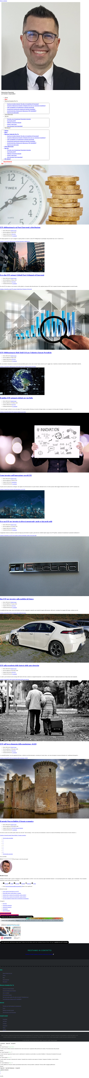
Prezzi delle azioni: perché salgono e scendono (12, 893)
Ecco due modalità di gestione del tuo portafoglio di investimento (16, 898)
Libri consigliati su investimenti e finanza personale (20, 107)
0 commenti (14, 235)
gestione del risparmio (7, 907)
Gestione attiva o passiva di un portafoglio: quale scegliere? (14, 895)
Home (6, 97)
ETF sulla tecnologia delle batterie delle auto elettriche (19, 665)
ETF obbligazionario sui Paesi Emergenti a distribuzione (20, 227)
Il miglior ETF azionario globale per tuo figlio (16, 398)
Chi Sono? (7, 128)
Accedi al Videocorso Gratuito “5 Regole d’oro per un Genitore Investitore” (26, 105)
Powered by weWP (46, 1040)
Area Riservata (9, 114)
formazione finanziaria (7, 905)
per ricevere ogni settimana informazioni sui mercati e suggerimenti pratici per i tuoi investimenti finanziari (31, 920)
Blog (6, 99)
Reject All (8, 1043)
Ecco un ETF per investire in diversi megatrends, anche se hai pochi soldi (26, 521)
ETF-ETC (14, 234)
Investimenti (14, 482)
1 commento (14, 829)
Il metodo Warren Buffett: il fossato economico (17, 821)
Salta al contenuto (3, 0)
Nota (10, 1052)
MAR (41, 1040)
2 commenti (14, 752)
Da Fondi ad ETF (11, 120)
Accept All (13, 1043)
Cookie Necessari (4, 1046)
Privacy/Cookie (54, 1040)
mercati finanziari (19, 828)
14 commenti (14, 406)
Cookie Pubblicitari (5, 1062)
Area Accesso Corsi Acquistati (15, 126)
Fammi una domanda (13, 112)
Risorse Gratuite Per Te (11, 101)
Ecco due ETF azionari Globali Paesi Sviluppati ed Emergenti (22, 275)
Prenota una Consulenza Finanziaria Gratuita (19, 119)
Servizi (6, 116)
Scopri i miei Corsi (12, 124)
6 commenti (14, 607)
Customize (2, 1043)
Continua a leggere (15, 241)
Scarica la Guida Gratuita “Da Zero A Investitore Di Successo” (23, 104)
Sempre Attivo (11, 1046)
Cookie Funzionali (4, 1052)
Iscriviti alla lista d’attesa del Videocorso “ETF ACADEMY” (22, 111)
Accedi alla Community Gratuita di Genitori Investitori (21, 109)
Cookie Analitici (4, 1057)
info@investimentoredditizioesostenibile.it (13, 886)
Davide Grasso (13, 230)
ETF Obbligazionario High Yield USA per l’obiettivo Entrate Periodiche (26, 352)
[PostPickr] (10, 939)
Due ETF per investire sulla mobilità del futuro (17, 599)
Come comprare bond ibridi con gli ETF (11, 891)
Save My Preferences (10, 1068)
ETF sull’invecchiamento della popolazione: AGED (18, 744)
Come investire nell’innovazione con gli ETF (16, 475)
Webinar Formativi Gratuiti (14, 122)
